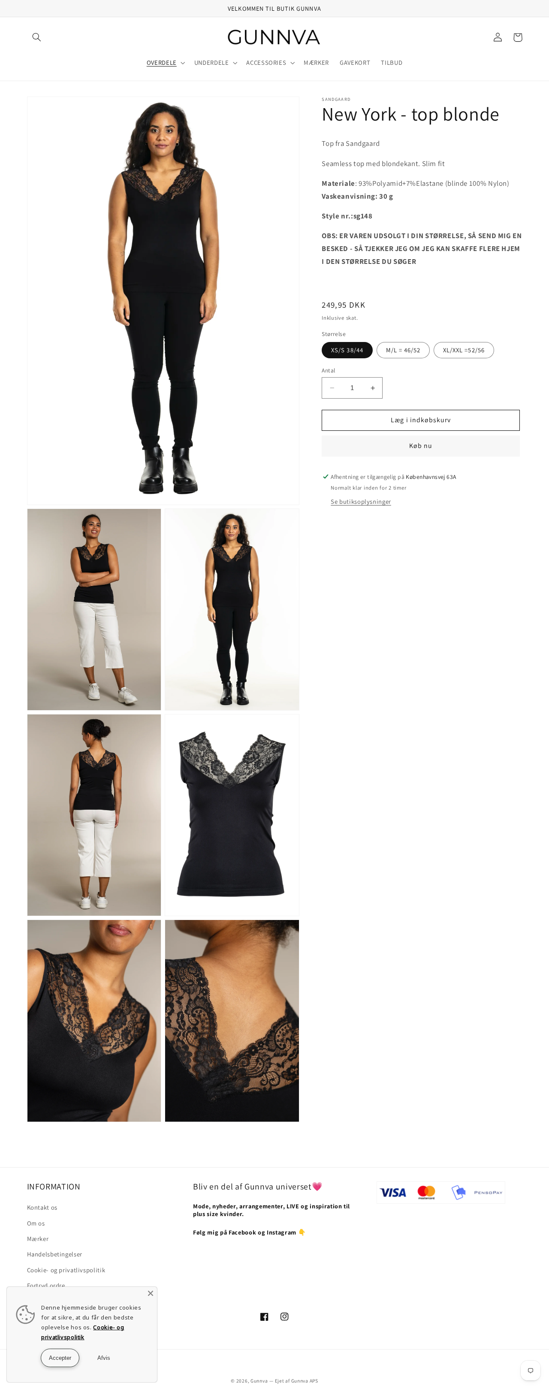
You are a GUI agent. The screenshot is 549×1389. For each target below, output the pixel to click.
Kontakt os (42, 1207)
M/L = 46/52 (403, 350)
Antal (328, 370)
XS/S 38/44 (347, 350)
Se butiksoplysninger (361, 501)
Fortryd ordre (46, 1285)
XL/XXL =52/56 (464, 350)
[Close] (150, 1293)
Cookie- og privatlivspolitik (66, 1270)
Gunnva (259, 1380)
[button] (37, 37)
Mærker (38, 1239)
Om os (36, 1223)
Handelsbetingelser (54, 1254)
